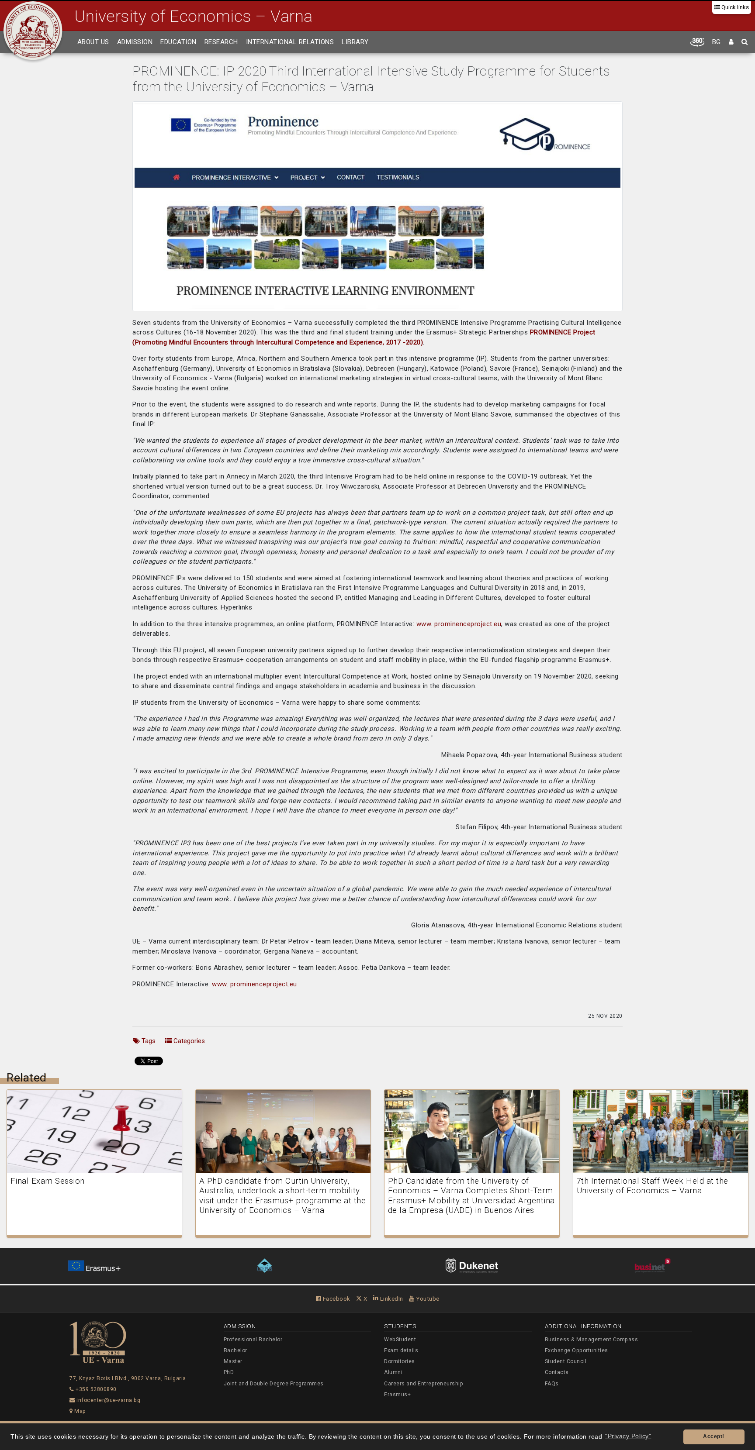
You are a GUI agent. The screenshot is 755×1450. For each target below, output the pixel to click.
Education (178, 42)
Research (221, 42)
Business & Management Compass (591, 1339)
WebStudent (400, 1339)
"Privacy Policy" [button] (628, 1436)
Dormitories (399, 1361)
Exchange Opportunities (576, 1350)
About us (93, 42)
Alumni (393, 1372)
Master (233, 1361)
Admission (135, 42)
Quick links (734, 7)
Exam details (401, 1350)
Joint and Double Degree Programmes (274, 1384)
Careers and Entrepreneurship (423, 1384)
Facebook (335, 1298)
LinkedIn (390, 1298)
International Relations (290, 42)
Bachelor (235, 1350)
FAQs (552, 1384)
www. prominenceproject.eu (459, 624)
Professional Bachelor (253, 1339)
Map (79, 1411)
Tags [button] (148, 1041)
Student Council (566, 1361)
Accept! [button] (713, 1436)
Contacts (557, 1372)
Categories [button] (188, 1041)
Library (355, 42)
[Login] (731, 42)
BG (716, 42)
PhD (229, 1372)
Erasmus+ (397, 1394)
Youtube (427, 1298)
